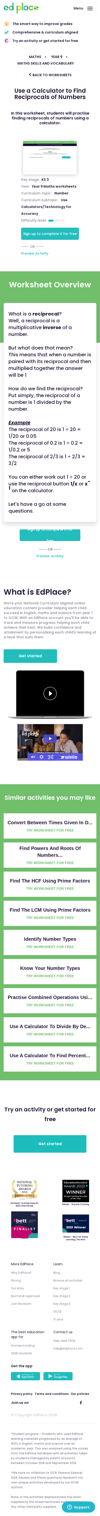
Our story (17, 1288)
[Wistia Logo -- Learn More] (69, 757)
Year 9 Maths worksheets (54, 186)
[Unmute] (32, 757)
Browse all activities (68, 1280)
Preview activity (50, 556)
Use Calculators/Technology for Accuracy (46, 207)
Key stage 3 (61, 1304)
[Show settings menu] (41, 757)
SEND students (21, 1353)
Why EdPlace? (21, 1273)
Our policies (80, 1394)
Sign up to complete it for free (50, 233)
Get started (30, 656)
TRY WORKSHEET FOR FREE (50, 830)
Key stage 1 (61, 1288)
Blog (56, 1273)
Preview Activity (34, 253)
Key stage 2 (61, 1296)
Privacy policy (22, 1394)
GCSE (57, 1311)
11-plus (58, 1319)
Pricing (16, 1280)
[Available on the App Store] (26, 1376)
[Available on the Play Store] (58, 1376)
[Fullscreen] (50, 757)
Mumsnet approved (25, 1296)
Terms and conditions (52, 1394)
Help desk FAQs (64, 1341)
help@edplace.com (68, 1348)
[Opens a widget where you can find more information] (78, 1507)
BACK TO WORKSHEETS (52, 75)
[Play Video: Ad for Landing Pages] (50, 738)
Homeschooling (23, 1345)
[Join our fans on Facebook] (81, 1403)
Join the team (21, 1304)
